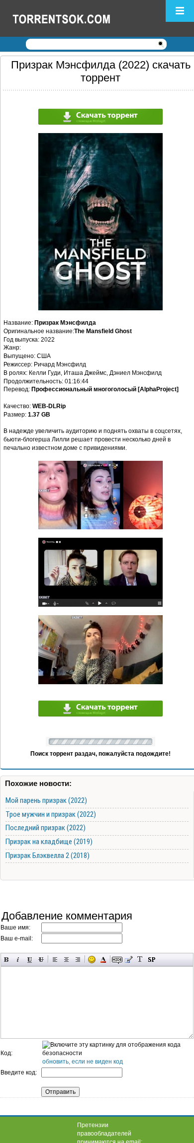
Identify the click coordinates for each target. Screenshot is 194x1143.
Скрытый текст (117, 959)
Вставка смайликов (91, 959)
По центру (66, 959)
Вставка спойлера (151, 959)
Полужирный (6, 959)
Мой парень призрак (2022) (46, 800)
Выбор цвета (103, 959)
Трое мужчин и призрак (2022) (50, 814)
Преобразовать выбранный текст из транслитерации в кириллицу (140, 959)
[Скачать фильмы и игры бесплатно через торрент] (72, 18)
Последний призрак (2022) (45, 827)
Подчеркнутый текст (29, 959)
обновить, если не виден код (82, 1061)
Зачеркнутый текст (41, 959)
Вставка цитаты (128, 959)
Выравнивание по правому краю (78, 959)
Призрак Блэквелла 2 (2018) (47, 855)
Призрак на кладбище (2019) (49, 841)
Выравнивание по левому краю (55, 959)
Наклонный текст (18, 959)
